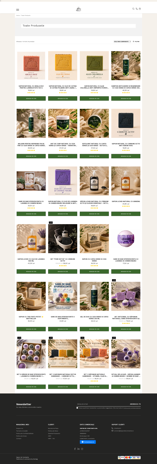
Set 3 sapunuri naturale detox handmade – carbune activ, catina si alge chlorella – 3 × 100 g (62, 375)
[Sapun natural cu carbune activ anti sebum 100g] (125, 123)
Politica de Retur (53, 431)
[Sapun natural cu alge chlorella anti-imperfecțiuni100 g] (94, 66)
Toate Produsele (25, 15)
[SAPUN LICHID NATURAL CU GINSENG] (125, 181)
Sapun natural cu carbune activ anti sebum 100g (126, 144)
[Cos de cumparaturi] (140, 9)
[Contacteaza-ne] (137, 9)
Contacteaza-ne (89, 442)
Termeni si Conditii (22, 431)
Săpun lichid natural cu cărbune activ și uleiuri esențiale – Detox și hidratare (94, 202)
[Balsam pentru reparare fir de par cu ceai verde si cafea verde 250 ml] (31, 123)
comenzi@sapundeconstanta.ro (124, 431)
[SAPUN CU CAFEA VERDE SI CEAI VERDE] (94, 239)
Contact (18, 438)
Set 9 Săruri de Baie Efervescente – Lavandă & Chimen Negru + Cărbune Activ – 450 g (31, 375)
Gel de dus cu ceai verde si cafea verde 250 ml (94, 317)
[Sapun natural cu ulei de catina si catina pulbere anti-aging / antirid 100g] (62, 66)
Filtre (136, 41)
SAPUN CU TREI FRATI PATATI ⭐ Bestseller (31, 317)
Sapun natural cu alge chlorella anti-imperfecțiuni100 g (94, 87)
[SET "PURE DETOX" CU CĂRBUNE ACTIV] (62, 239)
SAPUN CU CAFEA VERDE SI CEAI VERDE (94, 260)
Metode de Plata (53, 428)
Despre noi (19, 428)
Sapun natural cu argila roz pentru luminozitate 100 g (31, 87)
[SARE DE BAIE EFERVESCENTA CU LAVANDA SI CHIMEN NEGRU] (31, 181)
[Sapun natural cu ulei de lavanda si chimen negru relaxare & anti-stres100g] (62, 181)
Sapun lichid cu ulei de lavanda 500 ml (31, 260)
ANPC (49, 436)
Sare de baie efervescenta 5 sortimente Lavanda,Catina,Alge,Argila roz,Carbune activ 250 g (63, 317)
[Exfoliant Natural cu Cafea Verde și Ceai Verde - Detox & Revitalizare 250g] (94, 123)
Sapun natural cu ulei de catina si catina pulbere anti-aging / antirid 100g (63, 87)
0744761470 (117, 428)
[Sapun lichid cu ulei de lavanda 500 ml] (31, 239)
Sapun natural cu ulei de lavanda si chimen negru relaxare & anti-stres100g (62, 202)
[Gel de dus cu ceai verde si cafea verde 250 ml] (94, 296)
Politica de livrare (21, 436)
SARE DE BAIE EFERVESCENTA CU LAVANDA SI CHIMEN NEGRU (31, 202)
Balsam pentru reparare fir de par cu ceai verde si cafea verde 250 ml (31, 144)
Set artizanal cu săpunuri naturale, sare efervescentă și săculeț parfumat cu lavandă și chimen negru (126, 317)
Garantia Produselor (54, 433)
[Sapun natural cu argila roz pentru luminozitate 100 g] (31, 66)
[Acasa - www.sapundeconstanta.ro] (78, 9)
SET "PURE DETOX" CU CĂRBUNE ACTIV (62, 260)
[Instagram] (82, 449)
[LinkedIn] (78, 449)
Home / (18, 15)
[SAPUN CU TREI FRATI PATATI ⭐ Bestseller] (31, 296)
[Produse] (17, 10)
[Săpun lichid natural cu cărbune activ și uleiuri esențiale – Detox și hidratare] (94, 181)
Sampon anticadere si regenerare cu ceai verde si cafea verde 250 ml (125, 87)
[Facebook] (75, 449)
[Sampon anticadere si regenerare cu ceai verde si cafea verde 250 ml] (125, 66)
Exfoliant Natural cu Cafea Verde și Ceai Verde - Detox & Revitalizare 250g (94, 144)
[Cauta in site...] (133, 9)
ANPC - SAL (51, 438)
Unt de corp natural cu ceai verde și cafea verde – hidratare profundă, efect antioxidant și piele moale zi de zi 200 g (63, 144)
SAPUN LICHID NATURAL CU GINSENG (126, 201)
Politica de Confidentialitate (132, 408)
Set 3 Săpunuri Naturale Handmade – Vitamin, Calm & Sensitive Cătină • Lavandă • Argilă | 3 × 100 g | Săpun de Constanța (94, 375)
